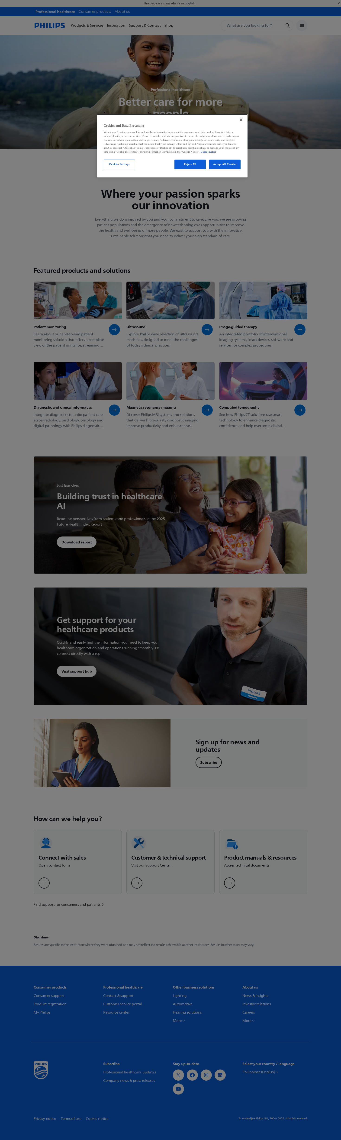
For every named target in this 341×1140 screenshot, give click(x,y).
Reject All (190, 164)
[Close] (241, 120)
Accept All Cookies (224, 164)
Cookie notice (208, 151)
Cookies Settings (119, 164)
